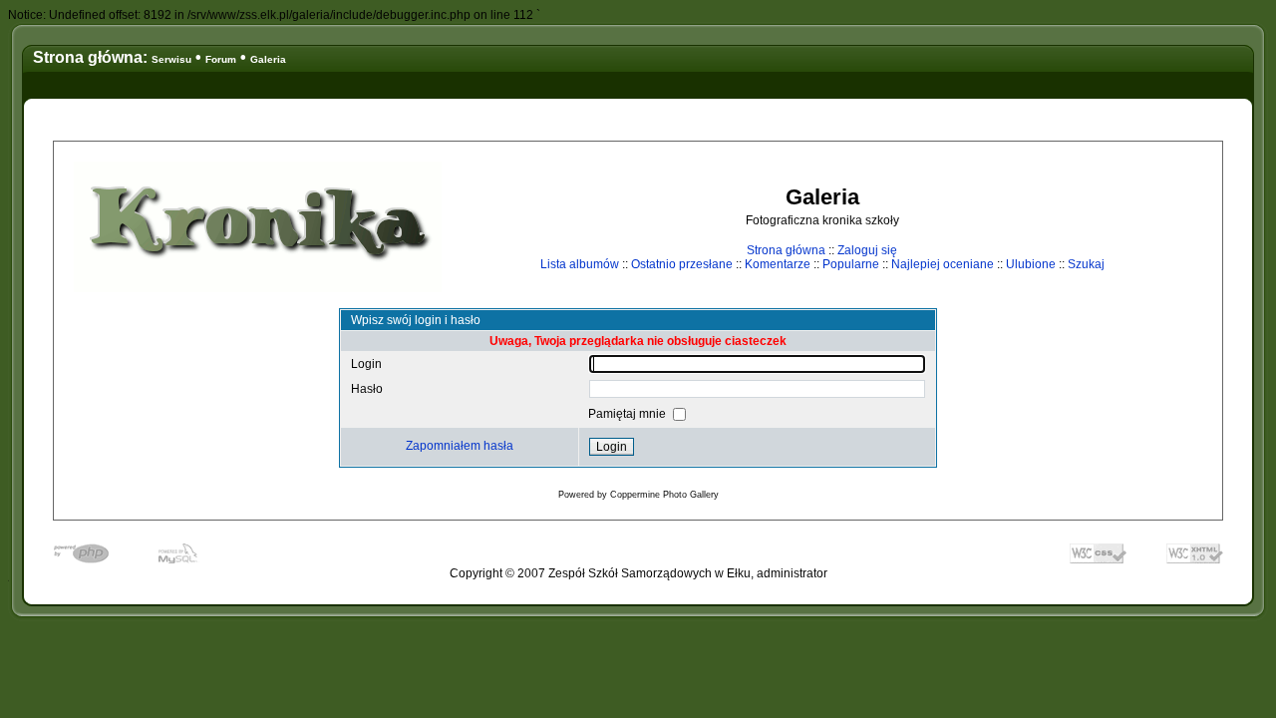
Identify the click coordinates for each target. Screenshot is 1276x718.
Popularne (850, 264)
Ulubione (1031, 264)
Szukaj (1086, 264)
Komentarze (777, 264)
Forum (220, 59)
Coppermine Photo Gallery (664, 495)
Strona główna (786, 250)
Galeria (268, 59)
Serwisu (171, 59)
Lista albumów (579, 264)
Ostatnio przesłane (682, 264)
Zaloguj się (867, 250)
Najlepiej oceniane (942, 264)
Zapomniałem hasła (459, 446)
